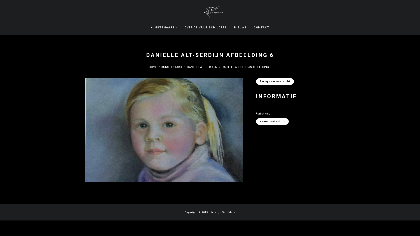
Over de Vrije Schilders (205, 27)
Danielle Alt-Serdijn (202, 67)
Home (153, 67)
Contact (262, 27)
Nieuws (240, 27)
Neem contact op (272, 121)
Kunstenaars (162, 27)
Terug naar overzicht (274, 81)
